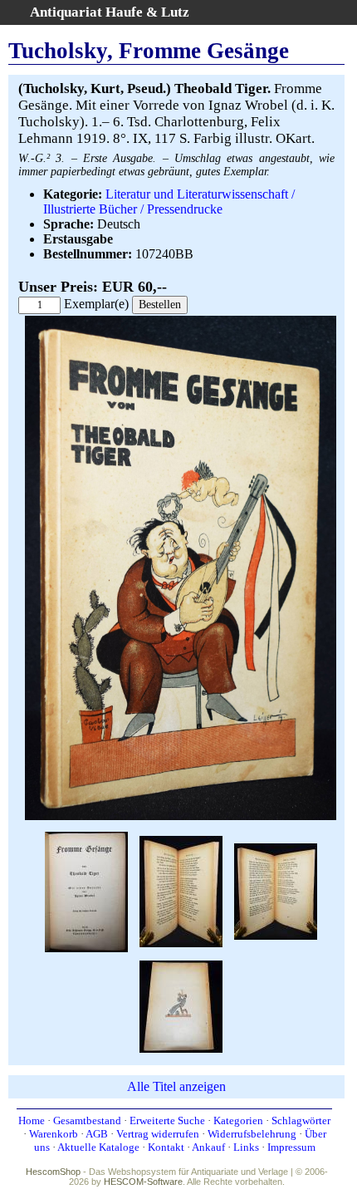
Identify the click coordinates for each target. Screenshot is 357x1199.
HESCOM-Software (143, 1182)
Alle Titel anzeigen (176, 1086)
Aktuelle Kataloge (98, 1147)
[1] (180, 816)
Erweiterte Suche (167, 1120)
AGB (97, 1134)
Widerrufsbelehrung (252, 1134)
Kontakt (166, 1147)
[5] (181, 1005)
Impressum (291, 1147)
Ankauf (208, 1147)
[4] (275, 890)
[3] (181, 890)
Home (31, 1120)
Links (246, 1147)
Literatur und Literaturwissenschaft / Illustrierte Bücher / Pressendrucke (169, 201)
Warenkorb (53, 1134)
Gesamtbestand (87, 1120)
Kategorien (238, 1120)
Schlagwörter (300, 1120)
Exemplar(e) (96, 304)
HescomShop (53, 1172)
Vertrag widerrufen (157, 1134)
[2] (86, 890)
